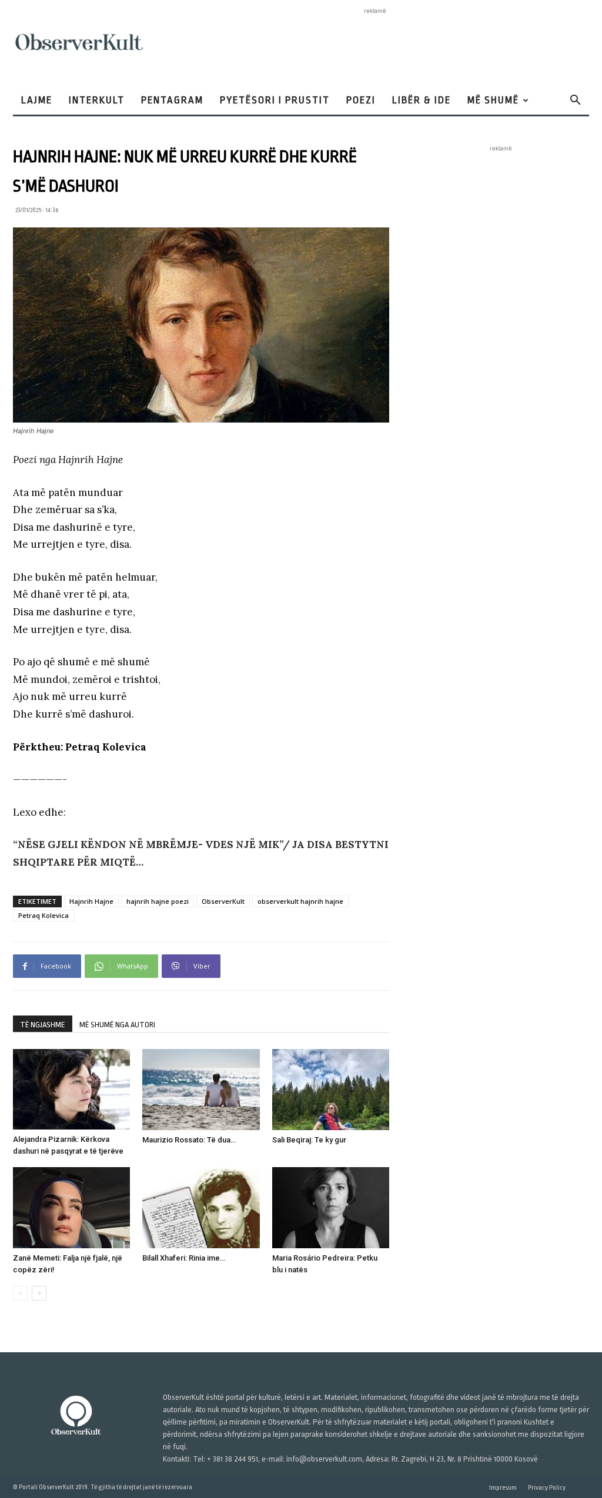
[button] (575, 101)
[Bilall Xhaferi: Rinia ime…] (200, 1207)
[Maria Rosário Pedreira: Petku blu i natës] (330, 1207)
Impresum (503, 1488)
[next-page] (39, 1293)
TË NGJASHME (42, 1024)
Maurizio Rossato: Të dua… (189, 1139)
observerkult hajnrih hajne (300, 901)
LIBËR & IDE (421, 100)
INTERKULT (97, 100)
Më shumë (493, 100)
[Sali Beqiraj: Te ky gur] (330, 1089)
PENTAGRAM (172, 100)
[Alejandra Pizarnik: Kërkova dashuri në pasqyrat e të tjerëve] (71, 1089)
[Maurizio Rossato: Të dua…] (200, 1089)
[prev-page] (20, 1293)
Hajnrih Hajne (91, 901)
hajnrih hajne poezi (157, 901)
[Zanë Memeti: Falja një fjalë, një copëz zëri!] (71, 1207)
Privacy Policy (547, 1488)
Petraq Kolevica (43, 915)
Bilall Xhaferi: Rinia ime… (183, 1258)
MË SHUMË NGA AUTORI (117, 1024)
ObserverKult (223, 901)
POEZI (361, 100)
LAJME (36, 100)
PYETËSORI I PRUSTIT (275, 100)
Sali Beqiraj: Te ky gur (309, 1139)
